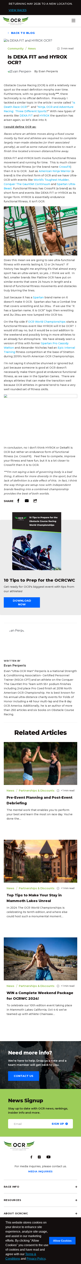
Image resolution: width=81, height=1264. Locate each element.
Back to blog (22, 33)
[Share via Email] (27, 501)
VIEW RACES (18, 10)
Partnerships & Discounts (36, 790)
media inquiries (40, 1171)
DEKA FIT (26, 115)
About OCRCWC (16, 1213)
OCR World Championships (46, 321)
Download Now (22, 602)
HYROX (44, 115)
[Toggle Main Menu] (79, 20)
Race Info (11, 1186)
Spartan (38, 297)
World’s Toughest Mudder (51, 179)
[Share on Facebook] (18, 501)
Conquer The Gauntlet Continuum (27, 184)
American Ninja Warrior (55, 171)
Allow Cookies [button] (62, 1240)
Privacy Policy (36, 1258)
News (32, 48)
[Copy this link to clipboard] (35, 501)
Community (16, 48)
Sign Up (58, 1123)
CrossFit (64, 166)
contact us (23, 1076)
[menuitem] (40, 1186)
